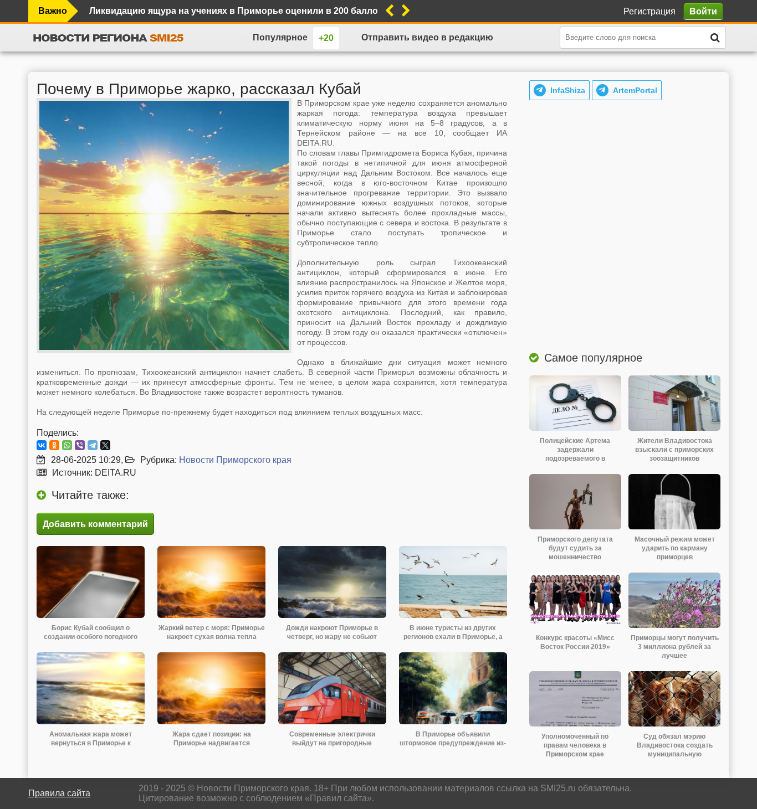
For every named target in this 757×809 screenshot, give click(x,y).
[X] (105, 445)
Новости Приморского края (235, 460)
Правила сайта (59, 793)
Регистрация (649, 11)
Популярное (280, 37)
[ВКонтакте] (42, 445)
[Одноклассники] (54, 445)
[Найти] (715, 38)
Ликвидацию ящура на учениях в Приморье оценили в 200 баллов (233, 11)
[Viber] (80, 445)
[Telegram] (93, 445)
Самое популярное (593, 358)
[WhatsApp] (67, 445)
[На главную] (108, 38)
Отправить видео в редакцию (427, 37)
